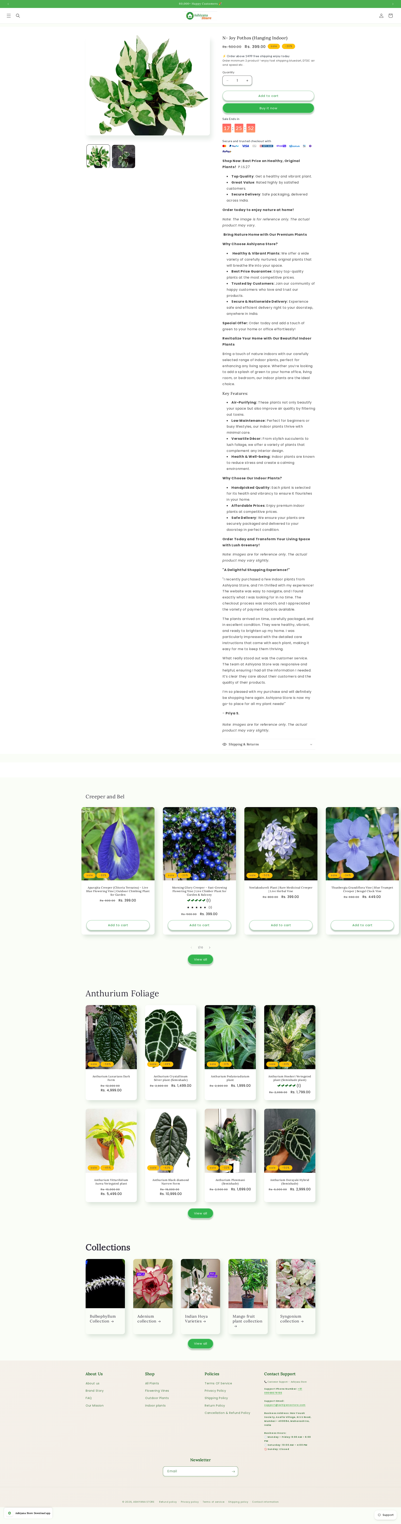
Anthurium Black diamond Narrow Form (170, 1181)
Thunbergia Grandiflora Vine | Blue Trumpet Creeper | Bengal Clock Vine (362, 889)
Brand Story (95, 1391)
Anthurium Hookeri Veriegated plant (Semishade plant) (289, 1078)
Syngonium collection (290, 1318)
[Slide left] (191, 947)
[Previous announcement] (8, 4)
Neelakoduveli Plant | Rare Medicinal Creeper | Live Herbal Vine (280, 889)
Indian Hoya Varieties (196, 1318)
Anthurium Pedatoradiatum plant (230, 1078)
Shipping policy (238, 1501)
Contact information (265, 1501)
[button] (8, 15)
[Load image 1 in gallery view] (98, 156)
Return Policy (215, 1405)
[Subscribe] (233, 1471)
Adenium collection (146, 1318)
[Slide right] (209, 947)
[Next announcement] (392, 4)
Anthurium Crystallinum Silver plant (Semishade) (171, 1078)
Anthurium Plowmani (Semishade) (230, 1181)
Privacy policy (190, 1501)
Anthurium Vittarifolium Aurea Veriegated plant (111, 1181)
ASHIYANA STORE (144, 1501)
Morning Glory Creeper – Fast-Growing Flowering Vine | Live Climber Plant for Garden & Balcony (199, 891)
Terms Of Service (218, 1383)
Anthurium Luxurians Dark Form (111, 1078)
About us (93, 1383)
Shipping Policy (216, 1398)
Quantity (228, 72)
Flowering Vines (157, 1391)
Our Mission (95, 1405)
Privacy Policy (215, 1391)
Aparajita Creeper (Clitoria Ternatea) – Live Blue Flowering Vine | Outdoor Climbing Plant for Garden (118, 891)
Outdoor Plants (157, 1398)
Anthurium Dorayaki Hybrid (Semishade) (289, 1181)
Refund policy (168, 1501)
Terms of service (213, 1501)
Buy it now (268, 108)
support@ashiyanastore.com (285, 1405)
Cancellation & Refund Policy (227, 1413)
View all (200, 959)
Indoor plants (155, 1405)
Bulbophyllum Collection (103, 1318)
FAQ (89, 1398)
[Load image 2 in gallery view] (123, 156)
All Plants (152, 1383)
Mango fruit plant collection (248, 1318)
